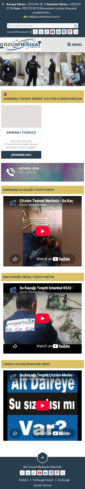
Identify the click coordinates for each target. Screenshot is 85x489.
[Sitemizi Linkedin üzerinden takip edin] (58, 31)
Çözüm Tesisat (42, 485)
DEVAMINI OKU (21, 155)
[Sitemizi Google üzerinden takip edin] (46, 31)
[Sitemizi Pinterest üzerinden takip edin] (69, 31)
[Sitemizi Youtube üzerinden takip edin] (52, 31)
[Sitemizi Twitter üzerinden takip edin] (41, 31)
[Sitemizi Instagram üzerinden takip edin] (64, 31)
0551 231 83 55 (31, 8)
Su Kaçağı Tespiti (43, 480)
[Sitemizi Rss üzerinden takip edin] (75, 31)
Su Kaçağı (63, 480)
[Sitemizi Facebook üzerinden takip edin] (35, 31)
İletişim (23, 480)
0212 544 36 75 (37, 4)
